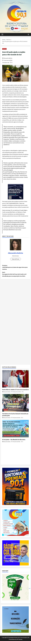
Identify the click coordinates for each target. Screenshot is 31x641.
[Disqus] (15, 301)
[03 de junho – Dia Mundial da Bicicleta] (15, 428)
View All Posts (15, 259)
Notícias (4, 48)
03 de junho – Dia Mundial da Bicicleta (13, 439)
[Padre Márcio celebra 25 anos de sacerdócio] (15, 379)
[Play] (12, 28)
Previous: (15, 267)
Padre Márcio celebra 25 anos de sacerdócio (15, 389)
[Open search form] (28, 34)
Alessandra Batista (8, 58)
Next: (14, 274)
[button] (2, 34)
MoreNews (12, 639)
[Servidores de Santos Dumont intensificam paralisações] (15, 403)
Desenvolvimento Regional (9, 435)
